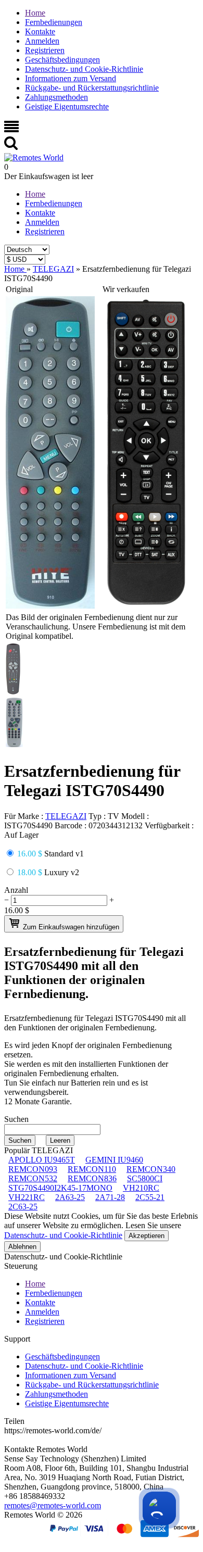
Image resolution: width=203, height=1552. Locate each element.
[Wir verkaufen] (146, 605)
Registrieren (45, 50)
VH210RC (141, 1187)
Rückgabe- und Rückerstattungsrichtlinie (92, 87)
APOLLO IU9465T (41, 1159)
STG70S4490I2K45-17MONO (60, 1187)
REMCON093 (32, 1169)
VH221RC (26, 1197)
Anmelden (42, 40)
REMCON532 (32, 1178)
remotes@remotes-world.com (52, 1505)
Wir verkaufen (126, 289)
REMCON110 (92, 1169)
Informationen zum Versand (70, 78)
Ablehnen (22, 1247)
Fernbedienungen (53, 22)
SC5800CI (144, 1178)
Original (19, 289)
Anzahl (16, 890)
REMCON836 (92, 1178)
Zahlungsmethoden (56, 97)
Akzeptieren (146, 1236)
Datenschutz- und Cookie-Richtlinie (84, 69)
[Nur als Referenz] (50, 605)
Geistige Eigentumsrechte (67, 106)
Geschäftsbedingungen (62, 59)
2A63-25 (70, 1197)
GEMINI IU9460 (114, 1159)
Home (35, 12)
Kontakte (40, 31)
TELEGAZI (65, 816)
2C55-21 (149, 1197)
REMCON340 (150, 1169)
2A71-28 (110, 1197)
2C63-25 (22, 1206)
